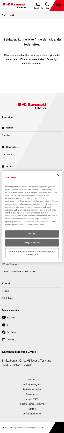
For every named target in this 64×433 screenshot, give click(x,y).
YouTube (8, 318)
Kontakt (5, 291)
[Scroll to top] (56, 427)
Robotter (6, 135)
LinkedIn (8, 340)
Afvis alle (32, 234)
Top (3, 15)
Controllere (7, 154)
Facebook (9, 333)
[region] (32, 217)
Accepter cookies (31, 243)
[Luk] (57, 174)
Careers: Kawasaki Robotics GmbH (18, 271)
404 (12, 15)
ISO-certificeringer (10, 264)
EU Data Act (7, 299)
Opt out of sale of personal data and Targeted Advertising (32, 253)
